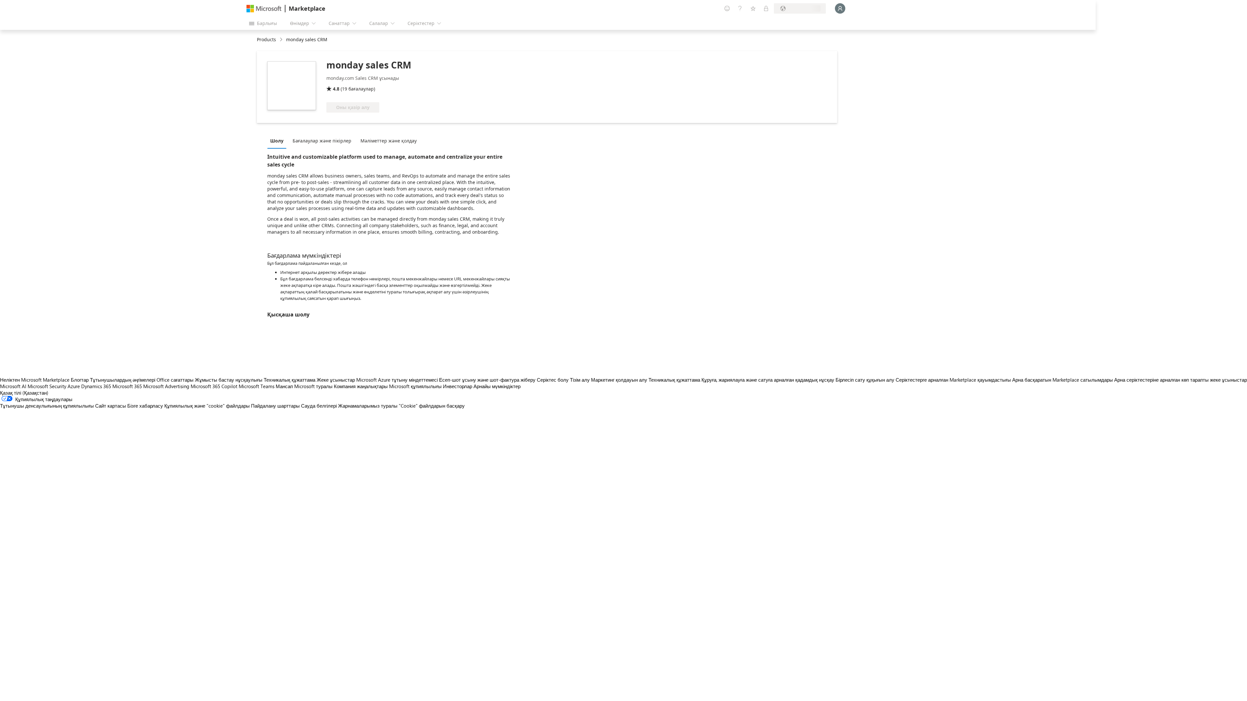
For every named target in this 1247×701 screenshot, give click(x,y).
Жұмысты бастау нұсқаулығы (228, 379)
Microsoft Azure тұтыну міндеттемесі (397, 379)
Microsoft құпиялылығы (415, 386)
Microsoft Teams (256, 386)
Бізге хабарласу (145, 405)
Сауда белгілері (319, 405)
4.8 (336, 89)
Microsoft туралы (313, 386)
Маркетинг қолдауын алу (619, 379)
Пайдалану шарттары (275, 405)
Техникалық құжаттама (289, 379)
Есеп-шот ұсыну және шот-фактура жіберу (487, 379)
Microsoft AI (13, 386)
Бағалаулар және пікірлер (322, 141)
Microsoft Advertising (166, 386)
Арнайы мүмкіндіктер (497, 386)
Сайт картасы (110, 405)
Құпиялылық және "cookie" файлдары (207, 405)
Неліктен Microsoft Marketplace (34, 379)
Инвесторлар (457, 386)
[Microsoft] (264, 8)
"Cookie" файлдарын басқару (432, 405)
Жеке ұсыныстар (336, 379)
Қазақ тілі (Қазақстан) (24, 392)
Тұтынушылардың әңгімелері (122, 379)
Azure (74, 386)
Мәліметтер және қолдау (388, 141)
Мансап (284, 386)
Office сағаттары (175, 379)
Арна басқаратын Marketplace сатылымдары (1062, 379)
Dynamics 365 (96, 386)
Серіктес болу (553, 379)
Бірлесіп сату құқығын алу (865, 379)
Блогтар (80, 379)
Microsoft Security (47, 386)
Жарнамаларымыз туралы (367, 405)
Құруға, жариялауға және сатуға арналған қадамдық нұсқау (767, 379)
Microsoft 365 (127, 386)
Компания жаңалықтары (361, 386)
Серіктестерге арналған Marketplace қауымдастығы (953, 379)
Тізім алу (580, 379)
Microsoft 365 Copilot (214, 386)
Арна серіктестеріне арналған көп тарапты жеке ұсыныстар (1180, 379)
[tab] (278, 140)
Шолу (276, 141)
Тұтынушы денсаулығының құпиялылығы (47, 405)
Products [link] (266, 39)
